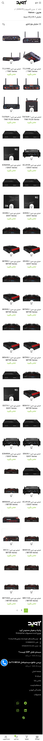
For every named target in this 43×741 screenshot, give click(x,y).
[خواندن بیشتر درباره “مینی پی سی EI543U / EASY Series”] (32, 255)
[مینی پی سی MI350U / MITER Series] (11, 278)
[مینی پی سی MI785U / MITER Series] (11, 230)
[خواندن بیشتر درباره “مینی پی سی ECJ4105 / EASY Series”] (32, 159)
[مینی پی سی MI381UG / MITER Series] (31, 519)
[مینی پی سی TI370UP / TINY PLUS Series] (11, 86)
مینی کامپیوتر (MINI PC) (25, 9)
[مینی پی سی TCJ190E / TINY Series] (31, 38)
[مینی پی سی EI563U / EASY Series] (31, 423)
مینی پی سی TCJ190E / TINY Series (32, 70)
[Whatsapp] (17, 703)
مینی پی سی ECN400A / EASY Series (11, 455)
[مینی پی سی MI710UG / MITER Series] (11, 567)
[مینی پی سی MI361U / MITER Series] (31, 375)
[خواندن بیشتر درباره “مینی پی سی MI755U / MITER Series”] (32, 351)
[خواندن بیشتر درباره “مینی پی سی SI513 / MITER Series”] (11, 544)
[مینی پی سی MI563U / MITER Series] (11, 326)
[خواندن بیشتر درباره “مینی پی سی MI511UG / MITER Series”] (32, 592)
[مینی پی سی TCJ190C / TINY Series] (11, 38)
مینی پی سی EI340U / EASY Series (11, 214)
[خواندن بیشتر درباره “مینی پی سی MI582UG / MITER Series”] (11, 496)
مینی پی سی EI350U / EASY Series (31, 214)
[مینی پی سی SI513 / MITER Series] (11, 519)
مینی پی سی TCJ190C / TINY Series (11, 70)
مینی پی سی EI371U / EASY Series (11, 407)
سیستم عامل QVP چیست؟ (30, 652)
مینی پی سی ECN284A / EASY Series (11, 166)
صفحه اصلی (36, 671)
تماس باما (37, 680)
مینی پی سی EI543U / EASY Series (31, 262)
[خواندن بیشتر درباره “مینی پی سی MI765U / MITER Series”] (32, 303)
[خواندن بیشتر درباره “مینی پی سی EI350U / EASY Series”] (32, 207)
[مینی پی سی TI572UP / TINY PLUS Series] (31, 86)
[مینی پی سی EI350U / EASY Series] (31, 182)
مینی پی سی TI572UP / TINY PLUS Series (31, 118)
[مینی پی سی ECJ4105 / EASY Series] (31, 134)
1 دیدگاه (28, 656)
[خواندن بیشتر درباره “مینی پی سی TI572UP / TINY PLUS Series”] (32, 111)
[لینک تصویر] (34, 623)
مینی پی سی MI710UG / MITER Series (11, 599)
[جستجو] (3, 2)
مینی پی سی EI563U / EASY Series (31, 455)
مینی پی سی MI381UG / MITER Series (32, 551)
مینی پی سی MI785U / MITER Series (11, 262)
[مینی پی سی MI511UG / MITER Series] (31, 567)
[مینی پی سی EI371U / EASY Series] (11, 375)
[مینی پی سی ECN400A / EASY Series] (11, 423)
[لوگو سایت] (21, 2)
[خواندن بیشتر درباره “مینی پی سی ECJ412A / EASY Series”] (32, 496)
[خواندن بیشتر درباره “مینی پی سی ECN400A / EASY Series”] (11, 448)
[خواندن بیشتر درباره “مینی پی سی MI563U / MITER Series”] (11, 351)
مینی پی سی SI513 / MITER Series (11, 551)
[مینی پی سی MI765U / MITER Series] (31, 278)
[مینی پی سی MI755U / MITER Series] (31, 326)
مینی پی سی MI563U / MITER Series (11, 359)
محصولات (37, 694)
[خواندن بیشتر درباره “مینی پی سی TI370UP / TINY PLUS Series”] (11, 111)
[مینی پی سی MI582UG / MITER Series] (11, 471)
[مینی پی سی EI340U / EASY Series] (11, 182)
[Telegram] (25, 703)
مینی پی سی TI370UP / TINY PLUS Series (11, 118)
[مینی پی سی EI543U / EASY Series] (31, 230)
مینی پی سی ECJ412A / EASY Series (32, 503)
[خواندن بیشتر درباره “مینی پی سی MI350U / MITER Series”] (11, 303)
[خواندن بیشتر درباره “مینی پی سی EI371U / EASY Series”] (11, 399)
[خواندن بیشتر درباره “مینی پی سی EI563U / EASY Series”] (32, 448)
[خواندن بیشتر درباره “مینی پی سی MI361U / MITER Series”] (32, 399)
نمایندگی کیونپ (35, 690)
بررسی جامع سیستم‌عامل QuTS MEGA (25, 662)
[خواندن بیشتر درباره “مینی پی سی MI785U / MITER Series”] (11, 255)
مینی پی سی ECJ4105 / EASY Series (32, 166)
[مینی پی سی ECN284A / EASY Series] (11, 134)
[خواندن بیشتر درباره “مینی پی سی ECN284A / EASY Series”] (11, 159)
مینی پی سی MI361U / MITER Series (32, 407)
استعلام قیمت (35, 685)
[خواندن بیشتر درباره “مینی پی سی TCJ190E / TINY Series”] (32, 63)
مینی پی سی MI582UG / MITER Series (11, 503)
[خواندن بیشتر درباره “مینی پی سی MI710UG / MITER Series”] (11, 592)
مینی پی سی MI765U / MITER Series (32, 310)
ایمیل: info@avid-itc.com (30, 646)
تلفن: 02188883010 (32, 642)
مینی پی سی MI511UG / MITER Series (32, 599)
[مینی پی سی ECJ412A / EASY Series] (31, 471)
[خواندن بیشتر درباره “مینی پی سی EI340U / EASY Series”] (11, 207)
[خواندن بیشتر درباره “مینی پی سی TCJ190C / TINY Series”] (11, 63)
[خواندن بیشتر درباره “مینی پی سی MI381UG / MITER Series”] (32, 544)
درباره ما (38, 676)
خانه (39, 9)
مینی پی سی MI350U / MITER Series (11, 310)
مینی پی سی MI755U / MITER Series (32, 359)
